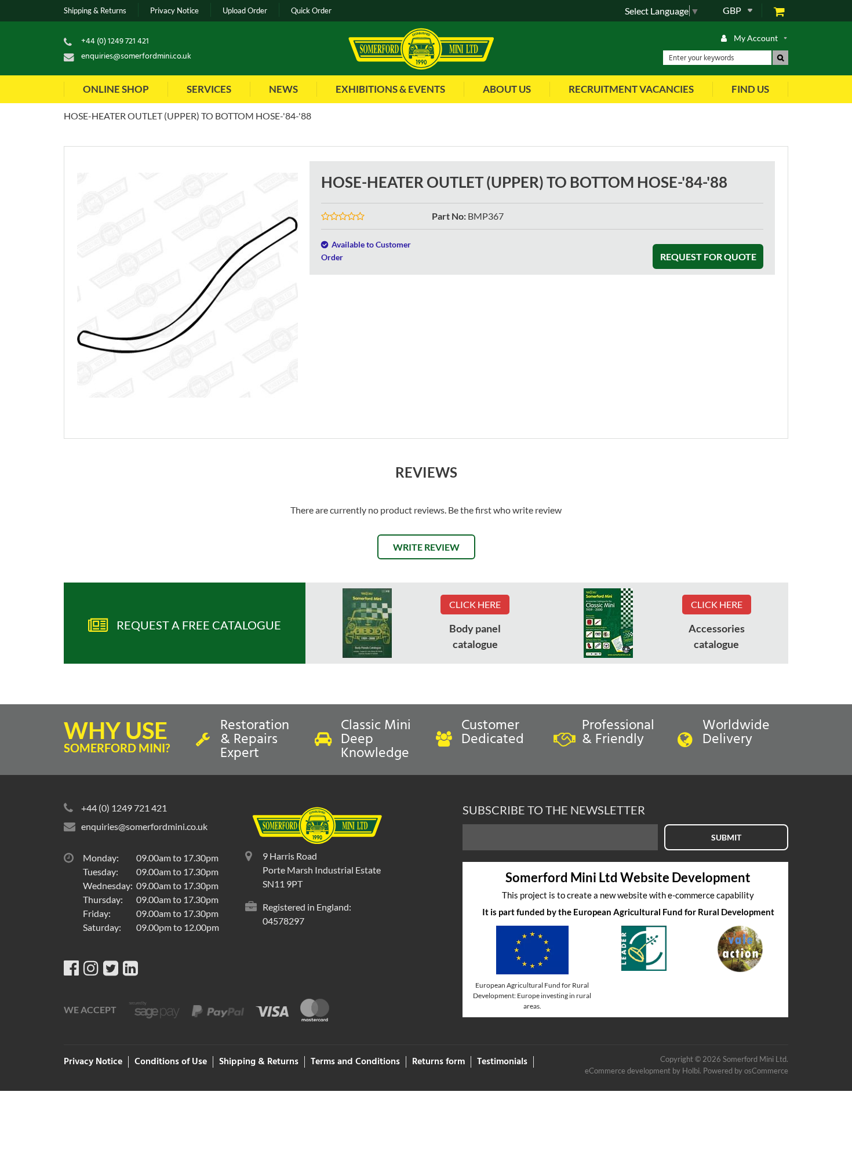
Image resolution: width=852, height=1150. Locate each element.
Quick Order (311, 10)
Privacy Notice (174, 10)
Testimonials (502, 1062)
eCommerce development (628, 1070)
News (283, 89)
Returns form (438, 1062)
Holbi (691, 1070)
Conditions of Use (170, 1062)
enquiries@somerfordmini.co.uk (136, 56)
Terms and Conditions (355, 1062)
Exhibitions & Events (390, 89)
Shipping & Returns (95, 10)
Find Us (750, 89)
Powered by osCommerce (745, 1070)
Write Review (426, 546)
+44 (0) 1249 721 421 (115, 41)
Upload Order (245, 10)
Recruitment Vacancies (631, 89)
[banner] (367, 623)
